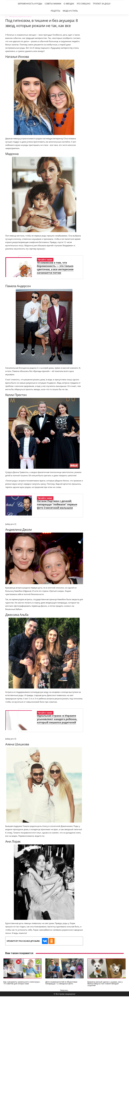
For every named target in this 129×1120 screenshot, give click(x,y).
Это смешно (83, 3)
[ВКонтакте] (45, 941)
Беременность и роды (30, 3)
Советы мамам (53, 3)
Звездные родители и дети (20, 16)
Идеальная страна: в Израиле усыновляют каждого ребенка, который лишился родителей (57, 719)
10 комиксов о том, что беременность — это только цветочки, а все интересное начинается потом (55, 267)
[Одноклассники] (52, 941)
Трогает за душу (101, 3)
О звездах (69, 3)
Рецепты (55, 10)
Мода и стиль (70, 10)
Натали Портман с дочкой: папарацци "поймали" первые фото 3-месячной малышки (57, 504)
